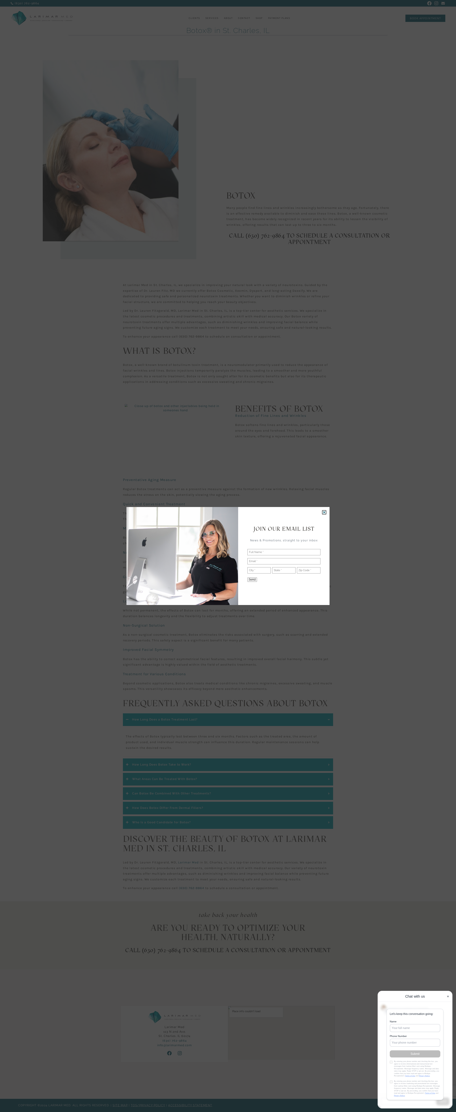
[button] (324, 512)
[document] (228, 556)
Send (252, 579)
